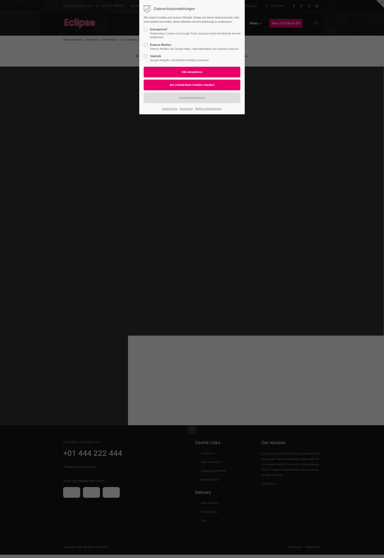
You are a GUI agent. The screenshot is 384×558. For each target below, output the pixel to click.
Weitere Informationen (208, 108)
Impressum (186, 108)
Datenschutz (169, 108)
